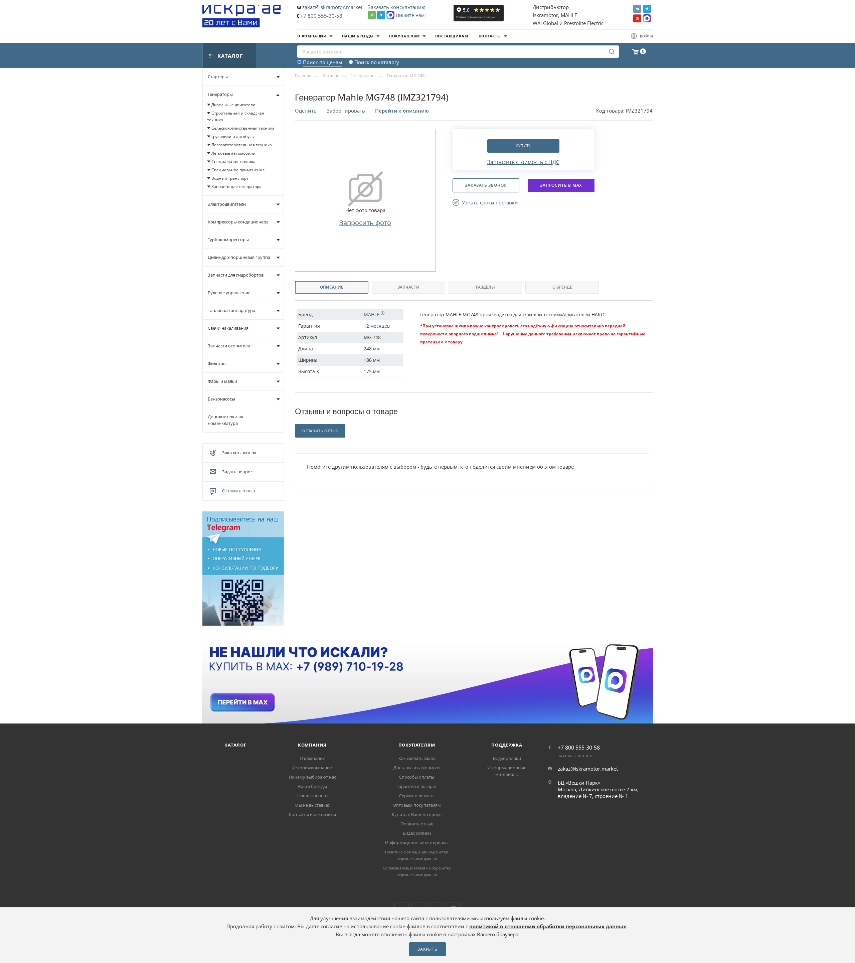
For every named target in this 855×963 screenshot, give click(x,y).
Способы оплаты (416, 777)
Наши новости (312, 796)
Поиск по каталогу (376, 62)
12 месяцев (377, 326)
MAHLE (372, 314)
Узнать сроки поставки (490, 202)
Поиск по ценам (322, 62)
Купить (523, 146)
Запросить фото (365, 222)
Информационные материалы (417, 842)
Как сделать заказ (416, 758)
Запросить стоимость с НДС (523, 162)
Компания (312, 745)
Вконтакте (637, 9)
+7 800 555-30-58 (321, 15)
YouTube (637, 18)
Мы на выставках (312, 805)
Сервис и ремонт (416, 796)
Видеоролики (417, 833)
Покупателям (416, 745)
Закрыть (427, 949)
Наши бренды (312, 786)
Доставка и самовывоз (416, 768)
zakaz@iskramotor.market (332, 7)
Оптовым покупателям (417, 805)
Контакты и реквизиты (312, 814)
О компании (312, 758)
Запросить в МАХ (561, 185)
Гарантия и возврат (416, 786)
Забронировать (346, 110)
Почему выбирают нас (312, 777)
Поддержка (506, 745)
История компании (312, 768)
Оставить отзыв (238, 491)
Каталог (235, 745)
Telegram (647, 9)
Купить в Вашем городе (417, 814)
